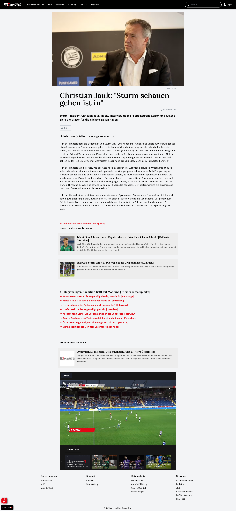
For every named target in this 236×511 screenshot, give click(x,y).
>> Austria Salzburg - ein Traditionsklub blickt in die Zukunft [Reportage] (98, 318)
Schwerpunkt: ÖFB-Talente (39, 4)
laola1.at (180, 484)
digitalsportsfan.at (184, 491)
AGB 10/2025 (47, 488)
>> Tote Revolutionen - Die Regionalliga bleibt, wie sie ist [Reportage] (97, 296)
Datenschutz (137, 480)
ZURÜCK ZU (6, 507)
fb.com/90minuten (184, 480)
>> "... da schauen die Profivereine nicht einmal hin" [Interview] (94, 305)
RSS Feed (180, 499)
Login (229, 4)
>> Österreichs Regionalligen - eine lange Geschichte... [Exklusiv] (94, 322)
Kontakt (90, 480)
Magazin (60, 4)
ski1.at (179, 488)
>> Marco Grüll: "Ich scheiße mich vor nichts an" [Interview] (92, 300)
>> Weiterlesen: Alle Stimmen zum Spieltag (82, 223)
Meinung (72, 4)
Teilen (66, 128)
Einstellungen (137, 491)
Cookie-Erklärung (139, 484)
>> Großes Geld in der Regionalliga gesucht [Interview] (89, 309)
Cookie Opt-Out (138, 488)
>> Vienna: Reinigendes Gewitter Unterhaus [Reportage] (89, 326)
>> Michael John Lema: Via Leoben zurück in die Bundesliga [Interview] (97, 313)
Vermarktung (92, 484)
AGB (43, 484)
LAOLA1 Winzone (184, 495)
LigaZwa (95, 4)
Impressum (46, 480)
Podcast (83, 4)
